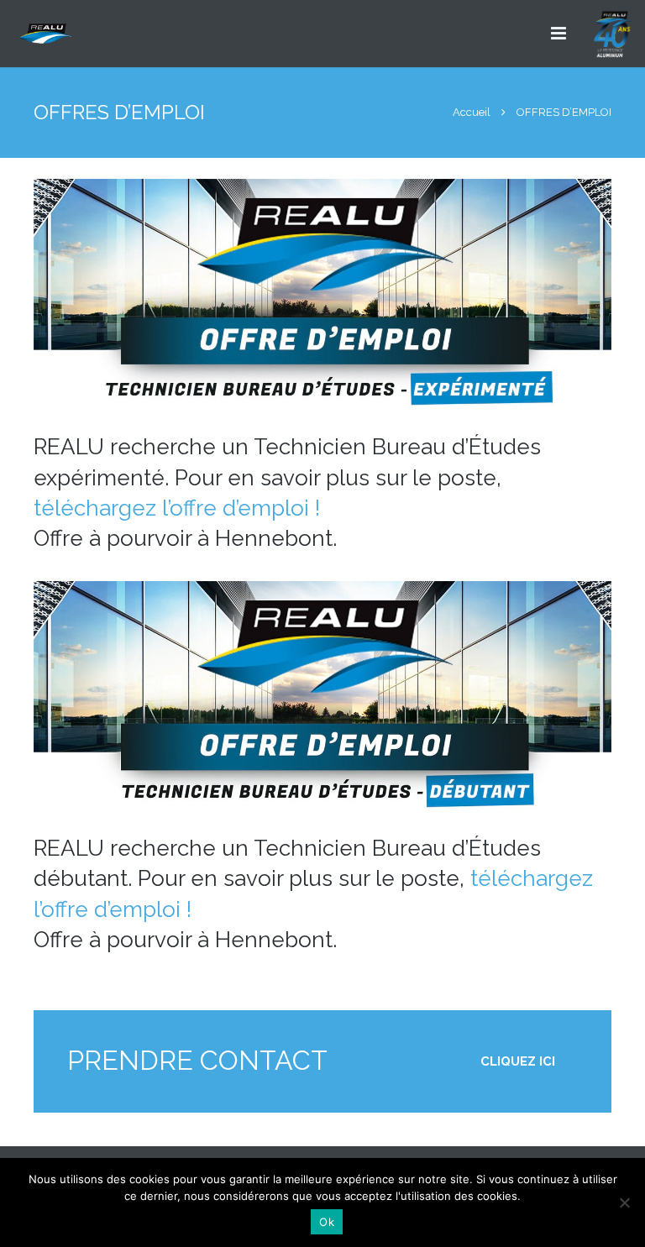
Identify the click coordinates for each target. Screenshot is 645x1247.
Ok (326, 1222)
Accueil (471, 112)
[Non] (624, 1202)
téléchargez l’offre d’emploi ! (177, 508)
